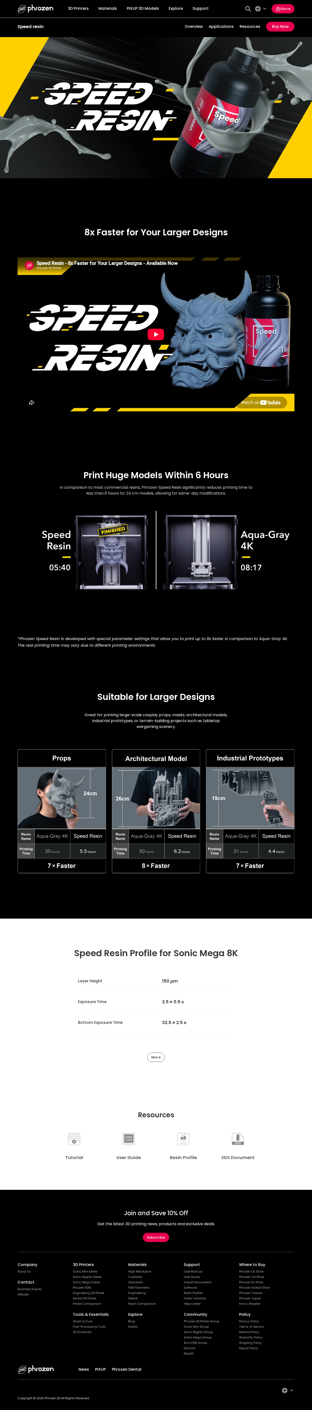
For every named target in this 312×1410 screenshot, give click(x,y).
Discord (189, 1348)
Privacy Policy (249, 1321)
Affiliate (23, 1294)
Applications (221, 26)
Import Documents (198, 1282)
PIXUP (100, 1369)
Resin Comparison (142, 1304)
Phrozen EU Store (251, 1282)
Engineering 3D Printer (88, 1293)
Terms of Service (251, 1327)
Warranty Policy (250, 1337)
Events (133, 1327)
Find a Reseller (249, 1304)
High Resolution (139, 1272)
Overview (194, 26)
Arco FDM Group (195, 1343)
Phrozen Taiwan (251, 1293)
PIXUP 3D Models (143, 8)
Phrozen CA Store (251, 1277)
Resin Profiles (193, 1293)
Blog (131, 1321)
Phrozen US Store (251, 1272)
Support (201, 8)
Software (190, 1288)
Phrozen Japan (250, 1298)
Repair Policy (248, 1348)
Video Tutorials (195, 1298)
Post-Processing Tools (89, 1327)
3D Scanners (82, 1332)
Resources (250, 26)
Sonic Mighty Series (87, 1277)
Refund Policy (249, 1332)
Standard (135, 1282)
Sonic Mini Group (196, 1327)
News (83, 1369)
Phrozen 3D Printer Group (201, 1321)
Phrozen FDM (82, 1288)
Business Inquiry (30, 1289)
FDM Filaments (138, 1288)
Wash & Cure (82, 1321)
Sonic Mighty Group (198, 1332)
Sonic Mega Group (198, 1337)
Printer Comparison (87, 1304)
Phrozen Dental (126, 1369)
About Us (24, 1272)
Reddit (189, 1354)
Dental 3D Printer (84, 1298)
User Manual (193, 1272)
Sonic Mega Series (86, 1282)
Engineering (137, 1293)
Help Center (192, 1304)
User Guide (192, 1277)
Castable (135, 1277)
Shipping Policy (250, 1343)
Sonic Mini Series (85, 1272)
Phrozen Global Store (254, 1288)
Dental (133, 1298)
